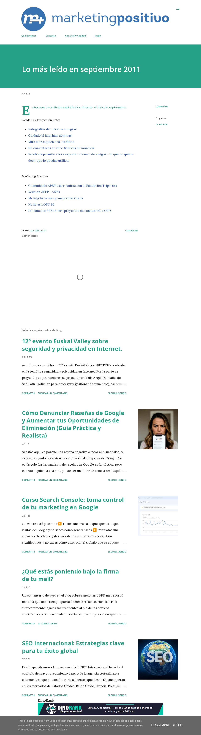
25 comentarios (47, 623)
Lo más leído (161, 124)
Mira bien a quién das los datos (51, 142)
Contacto (51, 35)
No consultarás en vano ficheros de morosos (61, 148)
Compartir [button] (161, 106)
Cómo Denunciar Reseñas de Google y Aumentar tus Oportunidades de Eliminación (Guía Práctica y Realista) (73, 424)
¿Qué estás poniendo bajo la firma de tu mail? (70, 575)
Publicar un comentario (53, 393)
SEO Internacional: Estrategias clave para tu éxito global (73, 646)
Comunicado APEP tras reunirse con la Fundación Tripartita (72, 186)
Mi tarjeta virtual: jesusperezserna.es (55, 198)
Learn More (160, 725)
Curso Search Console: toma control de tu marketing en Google (73, 503)
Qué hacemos (28, 35)
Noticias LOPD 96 (41, 204)
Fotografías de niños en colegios (52, 129)
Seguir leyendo (117, 393)
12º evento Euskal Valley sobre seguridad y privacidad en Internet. (72, 344)
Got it (178, 725)
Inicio (98, 35)
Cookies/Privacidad (75, 35)
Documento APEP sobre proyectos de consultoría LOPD (69, 211)
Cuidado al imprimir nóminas (50, 135)
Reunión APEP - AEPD (44, 192)
